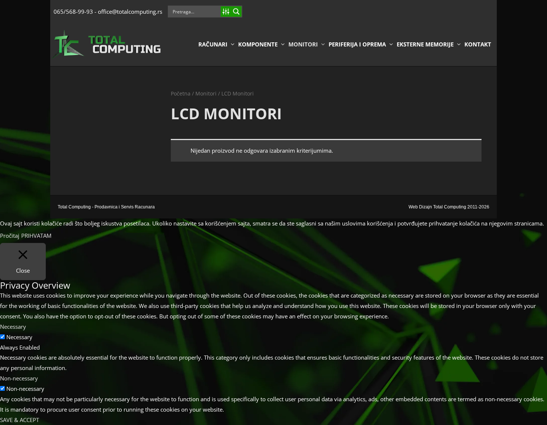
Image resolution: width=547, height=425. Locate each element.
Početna (181, 93)
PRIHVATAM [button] (36, 235)
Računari (212, 44)
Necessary (19, 337)
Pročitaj (9, 235)
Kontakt (477, 44)
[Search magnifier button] (236, 11)
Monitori (303, 44)
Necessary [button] (13, 326)
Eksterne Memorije (425, 44)
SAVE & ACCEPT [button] (19, 420)
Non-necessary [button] (19, 378)
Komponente (258, 44)
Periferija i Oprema (357, 44)
